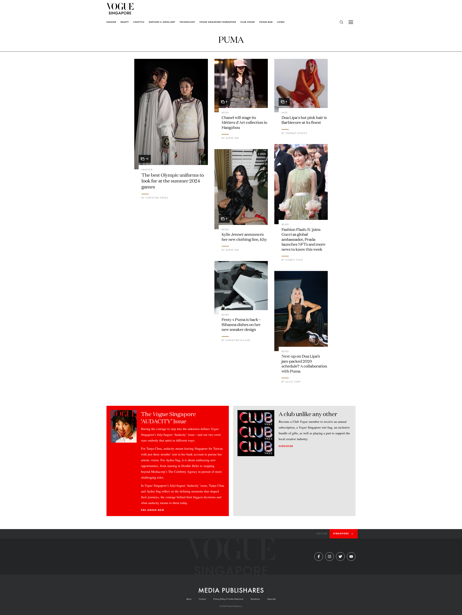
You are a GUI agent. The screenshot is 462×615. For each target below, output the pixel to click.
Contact (202, 599)
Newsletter (255, 599)
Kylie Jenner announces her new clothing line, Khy (244, 236)
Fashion (147, 169)
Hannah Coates (296, 133)
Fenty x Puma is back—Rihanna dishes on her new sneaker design (241, 324)
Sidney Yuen (294, 260)
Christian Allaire (238, 340)
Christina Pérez (157, 198)
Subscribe (286, 446)
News (225, 112)
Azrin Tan (232, 138)
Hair (284, 112)
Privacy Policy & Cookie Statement (228, 599)
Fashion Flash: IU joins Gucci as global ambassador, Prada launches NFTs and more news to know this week (303, 239)
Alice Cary (293, 382)
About (188, 599)
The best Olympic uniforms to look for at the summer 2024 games (172, 181)
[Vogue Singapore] (120, 8)
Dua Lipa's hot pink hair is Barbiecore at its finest (304, 120)
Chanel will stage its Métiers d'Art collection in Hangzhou (244, 122)
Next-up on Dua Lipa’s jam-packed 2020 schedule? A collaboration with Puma (304, 363)
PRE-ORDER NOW (152, 510)
